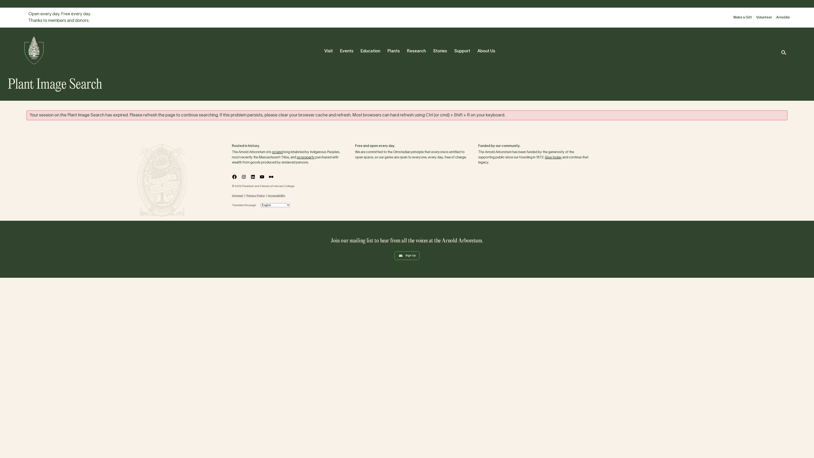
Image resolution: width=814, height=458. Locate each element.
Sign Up (410, 255)
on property (306, 157)
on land (277, 152)
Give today (553, 157)
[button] (783, 52)
